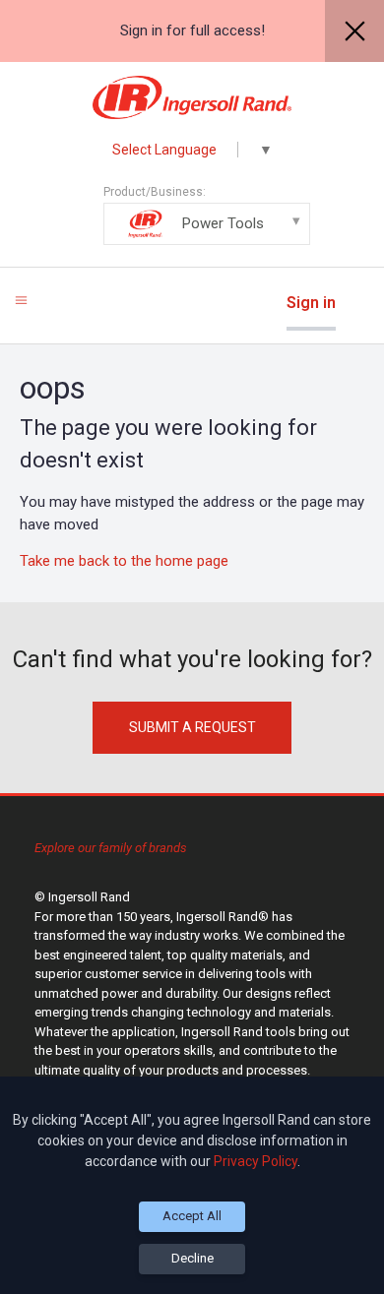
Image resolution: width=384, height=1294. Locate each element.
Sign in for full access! (192, 30)
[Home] (192, 97)
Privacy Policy (255, 1161)
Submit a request (192, 727)
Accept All (192, 1215)
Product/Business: (183, 208)
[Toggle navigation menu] (21, 299)
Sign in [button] (311, 302)
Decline (192, 1258)
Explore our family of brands (110, 847)
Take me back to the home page (124, 561)
